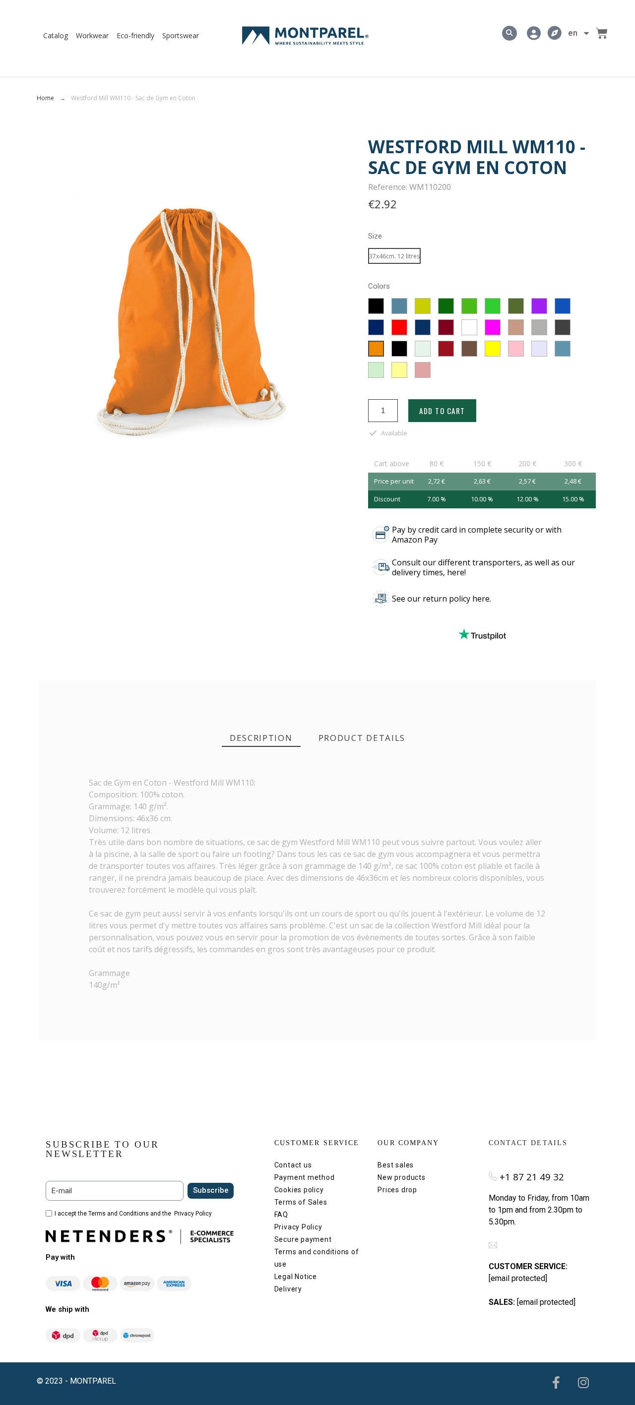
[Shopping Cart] (602, 33)
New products (401, 1177)
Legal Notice (295, 1277)
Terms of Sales (300, 1202)
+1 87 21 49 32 (532, 1176)
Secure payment (303, 1239)
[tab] (261, 738)
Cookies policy (299, 1190)
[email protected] (518, 1278)
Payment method (304, 1177)
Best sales (396, 1165)
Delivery (288, 1289)
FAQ (281, 1215)
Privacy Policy (193, 1213)
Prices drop (397, 1190)
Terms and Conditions (118, 1213)
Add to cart (442, 410)
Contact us (293, 1165)
